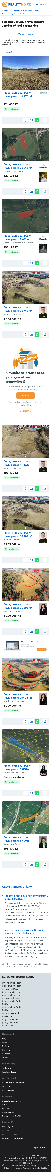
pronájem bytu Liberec (12, 995)
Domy (4, 1042)
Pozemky (6, 1050)
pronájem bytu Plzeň (11, 985)
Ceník (4, 1104)
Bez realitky (25, 410)
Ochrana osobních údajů (12, 1138)
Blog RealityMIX (9, 1090)
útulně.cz (6, 1086)
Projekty (5, 1046)
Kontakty (6, 1108)
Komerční (6, 1054)
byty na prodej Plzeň (11, 983)
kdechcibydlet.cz (9, 1072)
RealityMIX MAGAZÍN (11, 1116)
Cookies (5, 1130)
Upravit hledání (25, 33)
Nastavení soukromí (10, 1134)
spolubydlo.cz (8, 1068)
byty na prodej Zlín (10, 1019)
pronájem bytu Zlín (10, 1022)
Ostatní (5, 1057)
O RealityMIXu (8, 1127)
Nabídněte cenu (11, 109)
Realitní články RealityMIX (13, 1082)
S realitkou (25, 395)
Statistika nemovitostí (11, 1101)
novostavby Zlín (9, 1025)
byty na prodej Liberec (12, 992)
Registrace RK (8, 1112)
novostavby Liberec (11, 998)
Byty (4, 1038)
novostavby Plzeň (10, 989)
